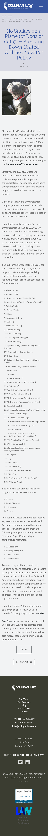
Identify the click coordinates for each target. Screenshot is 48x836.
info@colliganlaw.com (24, 726)
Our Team (24, 699)
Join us (24, 711)
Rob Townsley (9, 620)
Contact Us (24, 708)
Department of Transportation (22, 164)
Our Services (24, 702)
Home (4, 16)
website (40, 613)
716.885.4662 (26, 722)
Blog (10, 16)
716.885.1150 (28, 718)
